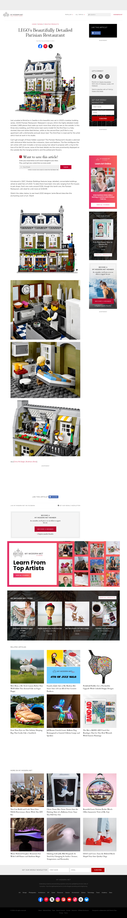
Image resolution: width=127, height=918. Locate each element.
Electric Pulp (113, 910)
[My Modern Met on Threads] (80, 899)
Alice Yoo (40, 41)
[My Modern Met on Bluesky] (86, 899)
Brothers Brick (31, 462)
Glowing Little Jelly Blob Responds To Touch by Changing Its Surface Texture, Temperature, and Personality (62, 856)
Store (110, 892)
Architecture (41, 892)
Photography (32, 892)
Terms (66, 913)
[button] (80, 14)
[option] (66, 581)
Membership (118, 14)
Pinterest (103, 84)
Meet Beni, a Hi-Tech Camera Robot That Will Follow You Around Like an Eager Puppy (27, 688)
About (40, 910)
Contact (68, 910)
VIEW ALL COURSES (103, 205)
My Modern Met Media (102, 90)
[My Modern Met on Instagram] (57, 899)
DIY (48, 892)
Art (20, 892)
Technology (91, 892)
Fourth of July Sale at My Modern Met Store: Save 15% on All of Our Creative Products (61, 688)
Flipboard (94, 86)
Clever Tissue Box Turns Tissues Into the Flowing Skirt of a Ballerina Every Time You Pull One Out (62, 812)
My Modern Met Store (22, 598)
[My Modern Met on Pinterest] (46, 899)
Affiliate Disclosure (83, 910)
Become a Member (45, 529)
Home (34, 24)
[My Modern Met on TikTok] (75, 899)
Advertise (74, 910)
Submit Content (60, 910)
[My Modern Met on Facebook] (40, 899)
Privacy (61, 913)
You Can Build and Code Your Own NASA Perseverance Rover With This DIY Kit (27, 812)
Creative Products (51, 24)
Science (83, 892)
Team (53, 910)
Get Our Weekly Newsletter (69, 505)
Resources (60, 892)
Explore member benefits (45, 534)
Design (40, 24)
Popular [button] (68, 14)
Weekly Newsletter (105, 82)
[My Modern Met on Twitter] (52, 899)
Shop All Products (103, 255)
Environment (75, 892)
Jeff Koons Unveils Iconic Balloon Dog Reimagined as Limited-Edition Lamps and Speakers (63, 733)
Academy (104, 892)
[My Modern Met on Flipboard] (63, 899)
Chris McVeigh (19, 462)
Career (53, 892)
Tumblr (109, 84)
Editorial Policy (47, 910)
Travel (98, 892)
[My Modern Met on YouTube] (69, 899)
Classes (67, 892)
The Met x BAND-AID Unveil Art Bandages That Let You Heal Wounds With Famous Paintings (97, 733)
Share (54, 497)
